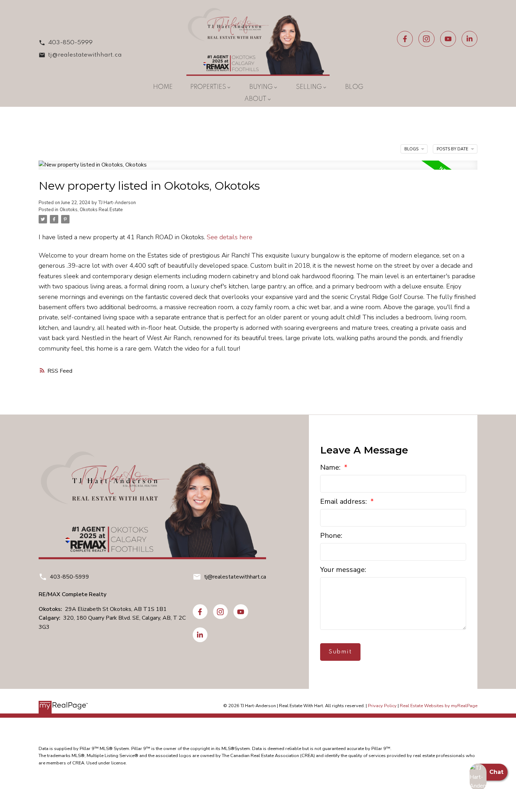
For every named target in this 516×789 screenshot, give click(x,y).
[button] (80, 42)
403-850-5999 (70, 43)
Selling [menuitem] (309, 87)
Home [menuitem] (163, 87)
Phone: (331, 535)
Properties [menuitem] (208, 87)
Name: (331, 467)
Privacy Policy (382, 706)
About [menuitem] (255, 99)
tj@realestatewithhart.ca (85, 55)
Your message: (343, 569)
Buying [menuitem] (261, 87)
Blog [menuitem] (354, 87)
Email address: (344, 501)
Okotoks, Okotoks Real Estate (91, 210)
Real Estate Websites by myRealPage (438, 706)
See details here (229, 237)
